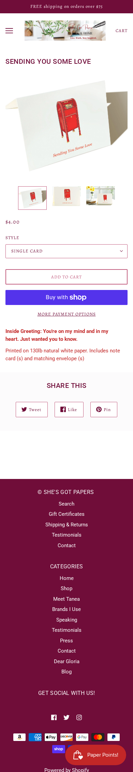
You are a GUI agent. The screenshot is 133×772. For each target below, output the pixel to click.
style (12, 238)
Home (67, 578)
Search (66, 504)
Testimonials (67, 535)
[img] (54, 717)
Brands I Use (66, 609)
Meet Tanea (66, 599)
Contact (67, 545)
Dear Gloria (66, 661)
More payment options (67, 314)
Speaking (66, 620)
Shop (66, 588)
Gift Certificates (67, 514)
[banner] (65, 30)
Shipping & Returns (66, 525)
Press (66, 641)
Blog (66, 672)
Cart (122, 30)
